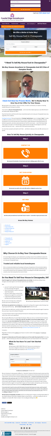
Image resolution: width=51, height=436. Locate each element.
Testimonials (14, 24)
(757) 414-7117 (44, 13)
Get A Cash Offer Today (9, 422)
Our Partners (31, 422)
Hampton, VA (8, 230)
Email (36, 47)
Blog (30, 424)
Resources (44, 422)
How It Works (5, 24)
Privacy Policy (23, 424)
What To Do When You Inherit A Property (13, 26)
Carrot (35, 434)
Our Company (31, 24)
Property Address (25, 42)
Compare (22, 24)
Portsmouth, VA (8, 239)
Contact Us (17, 422)
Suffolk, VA (7, 241)
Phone (15, 47)
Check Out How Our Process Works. (17, 100)
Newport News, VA (9, 231)
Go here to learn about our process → (31, 327)
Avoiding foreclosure (6, 118)
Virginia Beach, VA (9, 227)
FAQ (27, 424)
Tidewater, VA (8, 243)
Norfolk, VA (7, 225)
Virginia (7, 244)
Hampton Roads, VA (9, 228)
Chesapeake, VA (8, 238)
